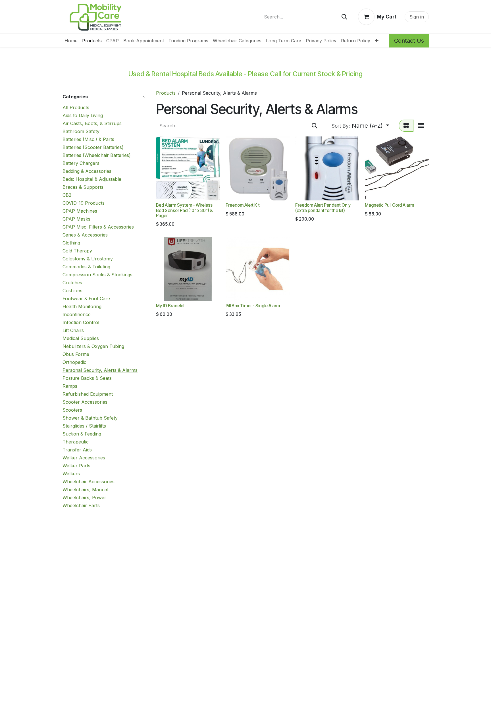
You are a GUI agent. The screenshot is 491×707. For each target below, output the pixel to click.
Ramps (70, 386)
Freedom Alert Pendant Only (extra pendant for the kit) (323, 207)
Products (166, 93)
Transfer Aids (77, 450)
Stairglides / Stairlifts (84, 426)
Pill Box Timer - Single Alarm (253, 305)
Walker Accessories (84, 458)
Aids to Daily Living (83, 115)
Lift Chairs (73, 330)
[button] (360, 125)
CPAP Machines (80, 211)
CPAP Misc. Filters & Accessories (98, 227)
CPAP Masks (76, 219)
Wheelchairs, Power (84, 497)
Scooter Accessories (85, 402)
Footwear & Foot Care (86, 298)
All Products (76, 107)
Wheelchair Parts (81, 505)
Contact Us (409, 40)
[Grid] (406, 125)
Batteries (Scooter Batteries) (93, 147)
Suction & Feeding (82, 434)
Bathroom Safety (81, 131)
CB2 (67, 195)
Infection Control (81, 322)
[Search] (344, 16)
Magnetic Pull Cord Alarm (389, 205)
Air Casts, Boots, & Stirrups (92, 123)
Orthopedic (74, 362)
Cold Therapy (77, 251)
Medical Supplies (81, 338)
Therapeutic (76, 442)
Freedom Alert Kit (243, 205)
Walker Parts (76, 465)
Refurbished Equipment (88, 394)
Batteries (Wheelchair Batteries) (97, 155)
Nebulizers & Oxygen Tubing (93, 346)
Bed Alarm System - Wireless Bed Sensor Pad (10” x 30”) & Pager (184, 210)
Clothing (71, 243)
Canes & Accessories (85, 235)
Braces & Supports (83, 187)
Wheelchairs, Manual (85, 489)
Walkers (71, 473)
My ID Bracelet (170, 305)
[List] (421, 125)
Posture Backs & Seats (87, 378)
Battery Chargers (81, 163)
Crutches (72, 282)
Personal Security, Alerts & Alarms (100, 370)
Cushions (72, 290)
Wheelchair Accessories (89, 481)
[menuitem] (71, 40)
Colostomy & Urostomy (88, 259)
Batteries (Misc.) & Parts (88, 139)
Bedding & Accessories (87, 171)
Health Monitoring (82, 306)
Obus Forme (76, 354)
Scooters (72, 410)
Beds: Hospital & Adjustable (92, 179)
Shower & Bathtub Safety (90, 418)
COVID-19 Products (84, 203)
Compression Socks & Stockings (97, 274)
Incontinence (77, 314)
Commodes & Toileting (86, 266)
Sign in (416, 17)
